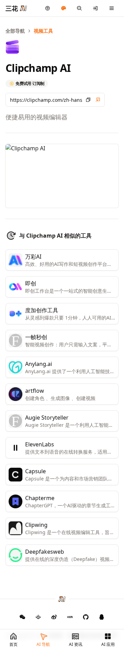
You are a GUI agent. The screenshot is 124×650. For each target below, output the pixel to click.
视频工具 (43, 31)
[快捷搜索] (79, 8)
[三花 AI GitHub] (86, 617)
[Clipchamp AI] (97, 99)
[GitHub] (22, 617)
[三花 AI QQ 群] (101, 617)
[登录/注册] (96, 8)
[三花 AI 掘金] (38, 617)
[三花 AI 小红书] (70, 617)
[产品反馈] (48, 8)
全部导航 (15, 31)
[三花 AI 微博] (54, 617)
